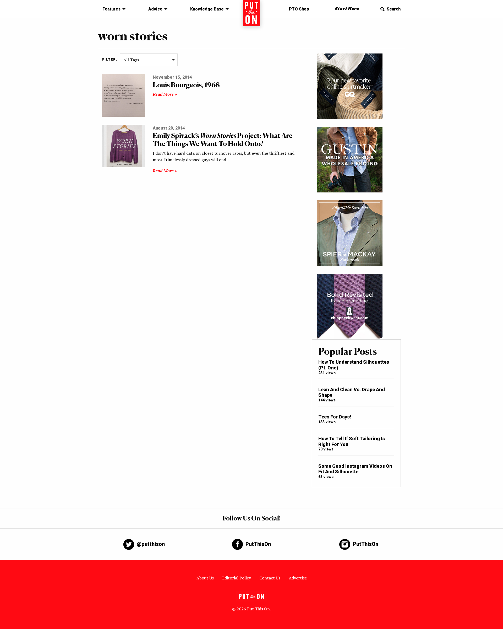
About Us (205, 578)
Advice (155, 9)
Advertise (298, 578)
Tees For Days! (334, 417)
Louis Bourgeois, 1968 (186, 85)
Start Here (347, 9)
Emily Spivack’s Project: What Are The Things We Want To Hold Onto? (222, 139)
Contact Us (269, 578)
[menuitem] (112, 9)
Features (111, 9)
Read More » (165, 94)
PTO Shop (299, 9)
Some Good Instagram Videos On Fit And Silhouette (355, 469)
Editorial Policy (236, 578)
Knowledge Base (207, 9)
